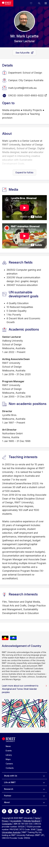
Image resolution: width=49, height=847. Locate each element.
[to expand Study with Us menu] (44, 776)
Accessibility (16, 821)
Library (9, 755)
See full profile (23, 52)
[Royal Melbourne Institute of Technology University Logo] (6, 3)
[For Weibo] (34, 811)
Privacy (5, 821)
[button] (39, 3)
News (8, 746)
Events (9, 750)
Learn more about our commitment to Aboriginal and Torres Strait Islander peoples (20, 689)
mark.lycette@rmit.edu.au (22, 87)
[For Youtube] (28, 811)
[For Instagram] (16, 811)
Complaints (7, 824)
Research (8, 789)
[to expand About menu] (44, 802)
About (7, 802)
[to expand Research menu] (44, 789)
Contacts (10, 768)
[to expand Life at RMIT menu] (44, 782)
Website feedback (31, 821)
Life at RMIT (10, 782)
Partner (7, 795)
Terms (37, 818)
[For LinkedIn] (22, 811)
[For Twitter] (10, 811)
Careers (9, 763)
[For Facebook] (4, 811)
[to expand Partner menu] (44, 796)
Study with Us (10, 776)
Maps (8, 759)
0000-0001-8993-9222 (30, 95)
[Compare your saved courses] (32, 3)
